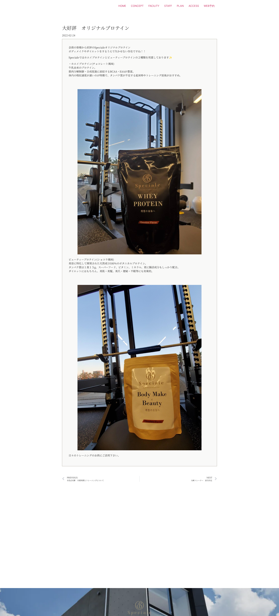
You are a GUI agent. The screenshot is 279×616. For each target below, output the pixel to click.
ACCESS (194, 5)
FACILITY (153, 5)
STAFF (168, 5)
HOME (122, 5)
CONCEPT (137, 5)
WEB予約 (209, 5)
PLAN (180, 5)
